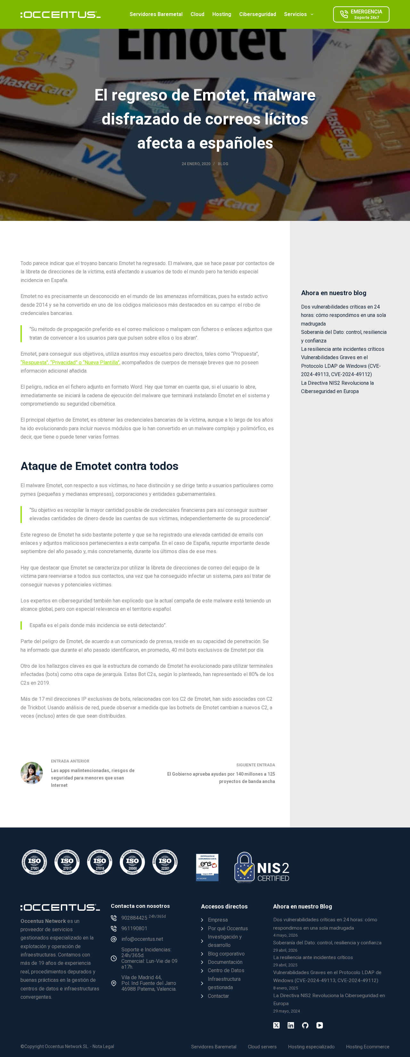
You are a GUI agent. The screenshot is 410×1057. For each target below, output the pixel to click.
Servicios (295, 14)
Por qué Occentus (228, 928)
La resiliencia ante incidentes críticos (342, 349)
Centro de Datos (226, 970)
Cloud (197, 14)
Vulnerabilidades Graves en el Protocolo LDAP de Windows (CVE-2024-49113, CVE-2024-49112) (341, 365)
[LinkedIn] (291, 1025)
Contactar (218, 996)
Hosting (221, 14)
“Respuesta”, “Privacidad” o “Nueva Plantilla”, (70, 362)
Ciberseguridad (257, 14)
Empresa (218, 920)
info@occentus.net (142, 939)
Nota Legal (103, 1046)
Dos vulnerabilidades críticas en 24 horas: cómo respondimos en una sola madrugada (343, 315)
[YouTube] (319, 1025)
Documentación (225, 962)
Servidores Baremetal (156, 14)
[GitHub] (305, 1025)
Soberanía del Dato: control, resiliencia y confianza (327, 943)
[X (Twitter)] (276, 1025)
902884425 (143, 918)
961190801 (134, 928)
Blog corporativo (226, 954)
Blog (223, 164)
